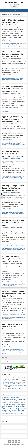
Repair (14, 410)
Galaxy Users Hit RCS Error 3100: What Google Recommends (12, 326)
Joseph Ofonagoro (18, 123)
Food (14, 404)
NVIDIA (9, 408)
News (3, 46)
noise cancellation (8, 248)
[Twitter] (13, 441)
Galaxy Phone (21, 77)
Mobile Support (13, 283)
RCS (10, 350)
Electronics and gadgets (16, 247)
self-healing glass (13, 177)
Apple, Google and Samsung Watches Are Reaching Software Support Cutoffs (12, 119)
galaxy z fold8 (20, 281)
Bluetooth (13, 399)
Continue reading (7, 41)
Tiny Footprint (10, 413)
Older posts (4, 357)
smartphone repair (21, 284)
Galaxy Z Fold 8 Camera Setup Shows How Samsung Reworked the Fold (13, 22)
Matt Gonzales (17, 158)
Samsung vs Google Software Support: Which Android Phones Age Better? (13, 187)
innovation (12, 176)
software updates (12, 144)
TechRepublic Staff (18, 27)
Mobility (10, 406)
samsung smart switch (6, 352)
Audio (17, 397)
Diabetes (21, 402)
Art (14, 397)
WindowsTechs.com (14, 2)
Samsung (23, 46)
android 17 (8, 281)
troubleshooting (15, 352)
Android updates (13, 211)
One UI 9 (20, 283)
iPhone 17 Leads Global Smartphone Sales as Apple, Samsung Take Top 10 (12, 54)
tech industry (18, 144)
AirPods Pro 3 (9, 245)
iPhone (10, 78)
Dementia (17, 402)
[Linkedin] (16, 441)
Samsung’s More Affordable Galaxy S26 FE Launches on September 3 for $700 (12, 88)
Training (15, 413)
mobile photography (19, 44)
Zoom (22, 413)
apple (7, 77)
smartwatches (5, 144)
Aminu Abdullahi (17, 58)
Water (19, 413)
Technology (4, 80)
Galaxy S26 (8, 110)
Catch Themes (17, 445)
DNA (24, 402)
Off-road (17, 408)
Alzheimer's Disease (9, 397)
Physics (8, 410)
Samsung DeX (13, 317)
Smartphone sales (18, 79)
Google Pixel (8, 212)
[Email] (19, 441)
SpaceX (9, 411)
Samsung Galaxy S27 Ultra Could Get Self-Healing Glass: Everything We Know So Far (13, 153)
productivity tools (5, 317)
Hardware (10, 44)
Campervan (13, 401)
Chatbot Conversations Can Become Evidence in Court (14, 385)
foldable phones (13, 43)
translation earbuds (11, 249)
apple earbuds (18, 245)
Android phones (9, 175)
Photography (4, 410)
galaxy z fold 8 (19, 43)
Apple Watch (11, 142)
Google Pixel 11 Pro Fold (7, 316)
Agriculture (4, 397)
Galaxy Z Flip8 (14, 281)
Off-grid (13, 408)
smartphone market (10, 79)
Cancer (23, 401)
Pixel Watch (18, 143)
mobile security (5, 213)
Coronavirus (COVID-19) (7, 402)
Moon (13, 406)
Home (17, 404)
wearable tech (10, 146)
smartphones (15, 46)
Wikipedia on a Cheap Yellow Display (10, 380)
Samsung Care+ (13, 284)
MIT (6, 406)
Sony (6, 411)
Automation (6, 399)
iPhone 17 (14, 78)
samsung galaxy (8, 46)
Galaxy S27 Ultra (16, 175)
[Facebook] (9, 441)
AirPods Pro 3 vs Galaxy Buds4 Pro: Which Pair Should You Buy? (13, 222)
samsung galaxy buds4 (17, 248)
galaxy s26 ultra (5, 78)
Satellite (3, 411)
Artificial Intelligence (21, 211)
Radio (11, 410)
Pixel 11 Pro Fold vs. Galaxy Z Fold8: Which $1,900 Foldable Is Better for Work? (13, 293)
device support (17, 142)
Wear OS (5, 146)
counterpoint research (13, 77)
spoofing (13, 411)
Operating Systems (6, 284)
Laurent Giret (17, 93)
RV (17, 410)
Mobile (13, 44)
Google (6, 143)
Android (7, 43)
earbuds (9, 247)
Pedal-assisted (23, 408)
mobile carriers (5, 350)
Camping (18, 401)
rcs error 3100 (14, 350)
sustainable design (19, 411)
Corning (22, 178)
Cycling (14, 402)
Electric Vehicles (7, 404)
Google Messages (16, 349)
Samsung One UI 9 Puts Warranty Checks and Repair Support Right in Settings (12, 258)
